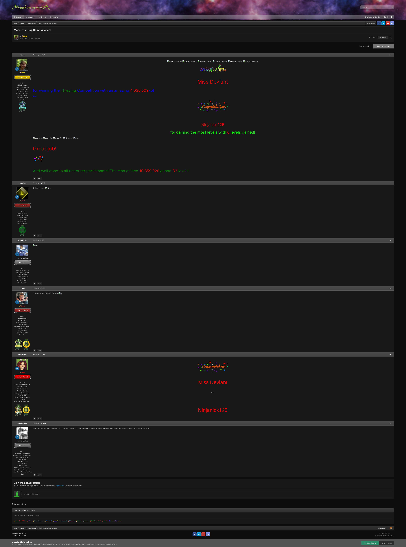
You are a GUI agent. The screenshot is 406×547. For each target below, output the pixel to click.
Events (43, 17)
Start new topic (364, 46)
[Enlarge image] (22, 106)
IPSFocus (23, 533)
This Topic (384, 7)
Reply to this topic (383, 46)
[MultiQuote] (34, 178)
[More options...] (390, 55)
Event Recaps (35, 38)
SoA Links (55, 17)
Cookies (24, 535)
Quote (39, 178)
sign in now (60, 485)
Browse (18, 17)
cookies (25, 544)
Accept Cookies (370, 543)
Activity (31, 17)
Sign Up (386, 17)
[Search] (392, 7)
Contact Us (17, 535)
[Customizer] (392, 17)
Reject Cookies (386, 543)
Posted (39, 55)
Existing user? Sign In (372, 17)
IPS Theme (15, 533)
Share (372, 37)
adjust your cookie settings (75, 544)
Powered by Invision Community (384, 535)
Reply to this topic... (32, 494)
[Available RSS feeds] (391, 528)
